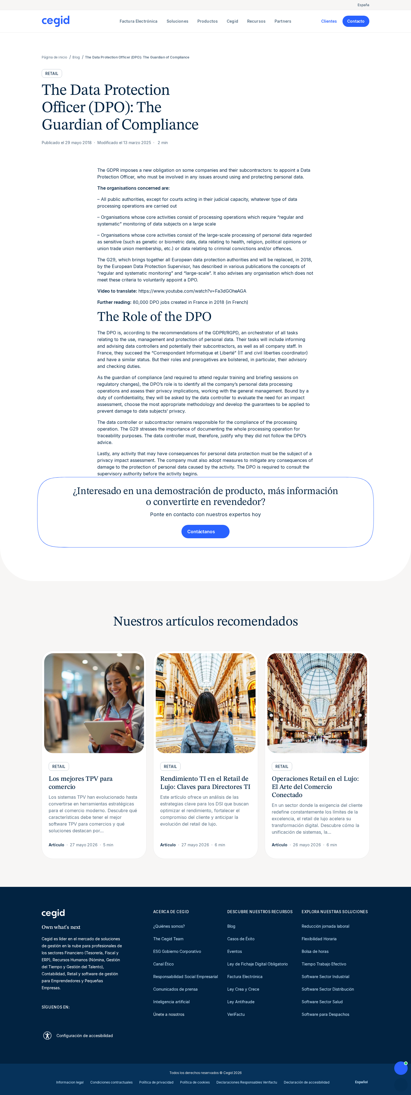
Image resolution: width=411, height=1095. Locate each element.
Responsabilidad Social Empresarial (185, 976)
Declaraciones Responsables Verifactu (246, 1082)
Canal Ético (163, 964)
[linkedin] (44, 1017)
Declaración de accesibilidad (306, 1082)
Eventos (234, 951)
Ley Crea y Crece (243, 989)
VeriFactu (236, 1014)
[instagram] (71, 1017)
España (363, 5)
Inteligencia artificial (171, 1001)
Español (361, 1082)
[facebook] (98, 1017)
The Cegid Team (168, 938)
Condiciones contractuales (111, 1082)
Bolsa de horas (315, 951)
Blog (231, 926)
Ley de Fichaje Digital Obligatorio (257, 964)
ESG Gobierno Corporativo (177, 951)
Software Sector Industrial (325, 976)
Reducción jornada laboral (325, 926)
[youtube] (58, 1017)
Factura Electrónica (245, 976)
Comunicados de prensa (175, 989)
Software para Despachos (325, 1014)
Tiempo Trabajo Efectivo (324, 964)
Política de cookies (195, 1082)
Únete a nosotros (168, 1014)
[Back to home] (79, 21)
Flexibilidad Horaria (319, 938)
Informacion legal (70, 1082)
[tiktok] (85, 1017)
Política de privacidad (156, 1082)
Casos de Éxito (240, 938)
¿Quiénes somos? (169, 926)
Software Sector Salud (322, 1001)
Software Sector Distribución (328, 989)
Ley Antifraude (240, 1001)
